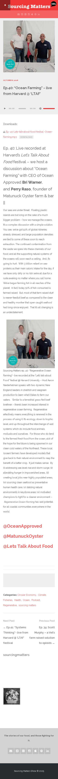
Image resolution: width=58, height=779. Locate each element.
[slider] (49, 108)
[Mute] (40, 108)
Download (26, 137)
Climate (42, 595)
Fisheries (7, 600)
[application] (29, 106)
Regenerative (10, 605)
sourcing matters (27, 605)
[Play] (4, 108)
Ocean (26, 600)
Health (17, 600)
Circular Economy (26, 595)
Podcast (36, 600)
